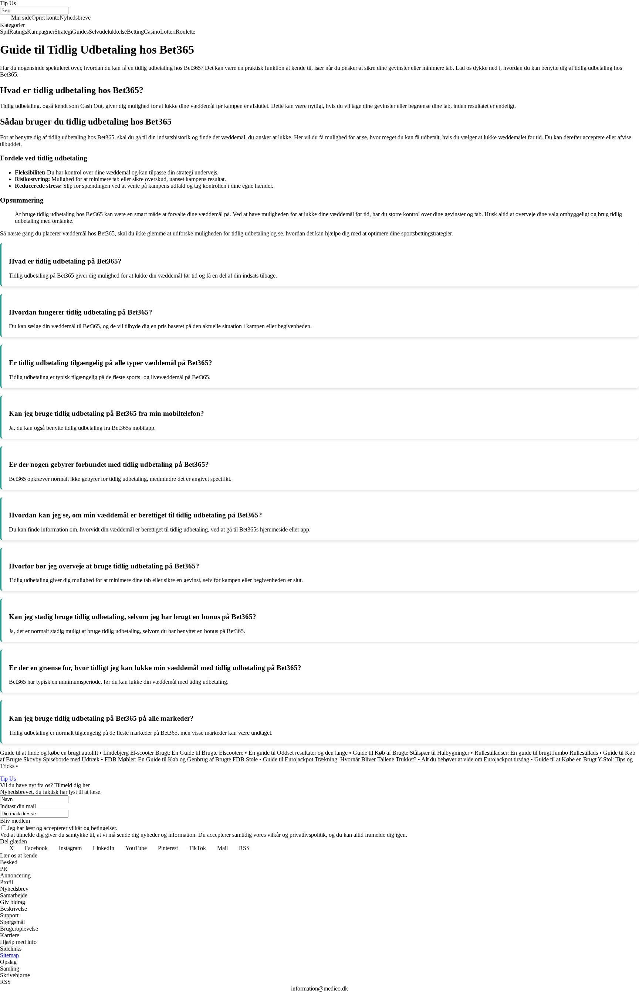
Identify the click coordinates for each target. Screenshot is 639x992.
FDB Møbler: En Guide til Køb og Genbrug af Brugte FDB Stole (181, 759)
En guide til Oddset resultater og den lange (298, 753)
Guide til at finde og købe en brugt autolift (49, 753)
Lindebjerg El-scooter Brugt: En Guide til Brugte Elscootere (173, 753)
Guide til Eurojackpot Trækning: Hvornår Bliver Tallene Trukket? (339, 759)
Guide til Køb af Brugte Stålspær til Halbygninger (411, 753)
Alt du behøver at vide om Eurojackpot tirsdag (475, 759)
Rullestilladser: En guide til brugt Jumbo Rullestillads (536, 753)
